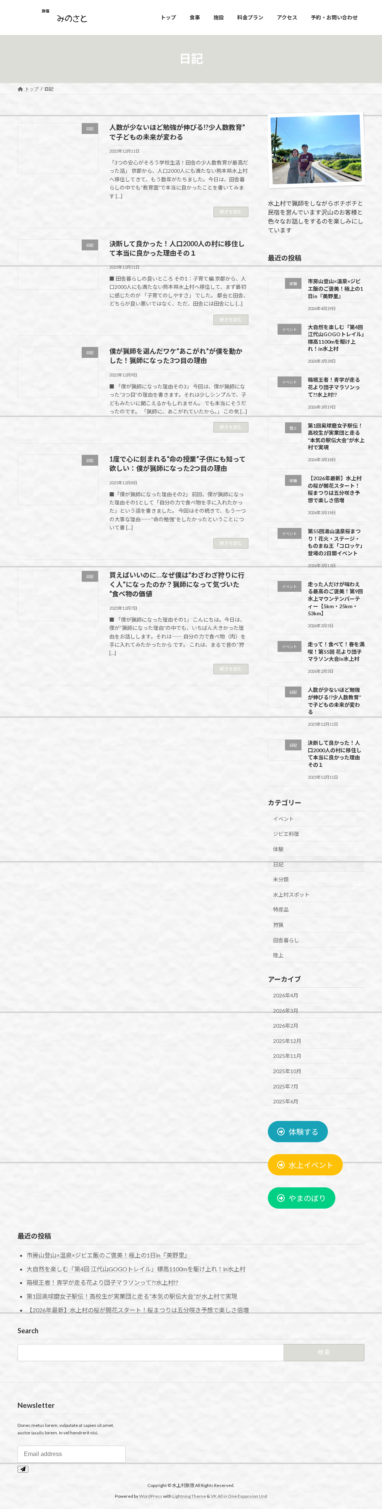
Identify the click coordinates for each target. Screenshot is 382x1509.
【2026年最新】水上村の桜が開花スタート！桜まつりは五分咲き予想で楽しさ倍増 (137, 1309)
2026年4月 (285, 995)
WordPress (150, 1496)
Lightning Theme (189, 1496)
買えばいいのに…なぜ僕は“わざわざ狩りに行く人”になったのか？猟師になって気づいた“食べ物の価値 (177, 584)
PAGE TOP (366, 1457)
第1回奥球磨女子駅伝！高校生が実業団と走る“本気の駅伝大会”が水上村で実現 (131, 1296)
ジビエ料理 (286, 834)
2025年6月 (285, 1101)
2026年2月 (285, 1025)
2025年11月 (287, 1056)
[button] (298, 1131)
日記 (278, 864)
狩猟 (278, 925)
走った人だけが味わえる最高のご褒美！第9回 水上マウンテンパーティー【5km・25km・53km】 (335, 598)
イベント (283, 818)
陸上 (278, 955)
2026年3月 (285, 1010)
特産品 (281, 909)
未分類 (281, 879)
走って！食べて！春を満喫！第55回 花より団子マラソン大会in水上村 (336, 651)
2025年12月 (287, 1040)
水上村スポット (291, 894)
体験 (278, 849)
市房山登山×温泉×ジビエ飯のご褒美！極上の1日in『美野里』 (335, 288)
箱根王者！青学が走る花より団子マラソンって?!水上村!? (334, 387)
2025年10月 (287, 1071)
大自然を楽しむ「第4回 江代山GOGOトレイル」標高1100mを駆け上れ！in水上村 (135, 1268)
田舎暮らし (286, 940)
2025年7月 (285, 1086)
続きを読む (231, 212)
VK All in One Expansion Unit (239, 1496)
